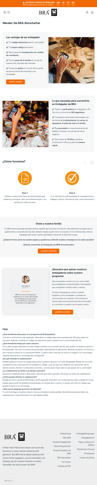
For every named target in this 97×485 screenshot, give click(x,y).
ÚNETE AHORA (15, 82)
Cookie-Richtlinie (86, 458)
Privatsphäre (89, 453)
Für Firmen (66, 462)
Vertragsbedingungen (85, 433)
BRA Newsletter (64, 458)
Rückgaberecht (88, 438)
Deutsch (8, 481)
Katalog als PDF (64, 466)
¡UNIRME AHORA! (62, 312)
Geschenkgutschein (62, 446)
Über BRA (67, 438)
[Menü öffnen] (5, 12)
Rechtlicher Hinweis (85, 449)
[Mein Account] (87, 12)
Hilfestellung (65, 433)
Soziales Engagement (62, 442)
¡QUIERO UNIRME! (48, 251)
